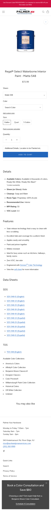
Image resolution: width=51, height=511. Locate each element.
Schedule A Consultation (25, 504)
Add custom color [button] (9, 113)
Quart (16, 122)
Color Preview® (12, 379)
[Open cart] (48, 12)
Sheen (5, 88)
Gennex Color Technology (31, 265)
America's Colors (13, 363)
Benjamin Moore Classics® (17, 371)
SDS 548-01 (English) (15, 297)
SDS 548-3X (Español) (16, 327)
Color (5, 101)
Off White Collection (14, 390)
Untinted (9, 394)
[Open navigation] (3, 12)
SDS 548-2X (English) (16, 305)
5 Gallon (27, 122)
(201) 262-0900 (9, 446)
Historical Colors (12, 386)
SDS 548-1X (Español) (16, 318)
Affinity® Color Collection (16, 367)
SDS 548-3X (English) (16, 309)
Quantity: (6, 134)
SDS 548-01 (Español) (16, 335)
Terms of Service (10, 476)
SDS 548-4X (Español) (16, 331)
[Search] (43, 12)
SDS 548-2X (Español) (16, 322)
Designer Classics (13, 375)
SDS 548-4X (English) (16, 314)
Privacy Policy (9, 471)
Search (6, 466)
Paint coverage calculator (11, 129)
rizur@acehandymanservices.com (17, 443)
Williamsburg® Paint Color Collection (20, 383)
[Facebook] (4, 450)
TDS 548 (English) (14, 352)
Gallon (7, 122)
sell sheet (18, 269)
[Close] (46, 483)
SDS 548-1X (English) (16, 301)
